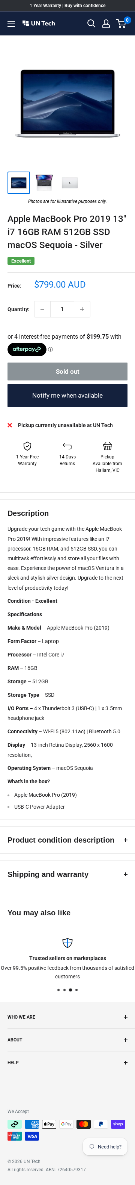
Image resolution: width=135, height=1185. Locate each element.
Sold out (68, 371)
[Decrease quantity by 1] (42, 309)
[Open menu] (11, 24)
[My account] (106, 23)
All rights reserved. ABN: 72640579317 (47, 1169)
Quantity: (19, 309)
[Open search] (91, 23)
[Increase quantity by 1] (82, 309)
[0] (121, 23)
